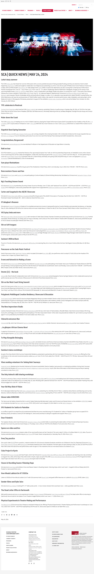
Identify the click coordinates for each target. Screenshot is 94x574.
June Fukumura (56, 494)
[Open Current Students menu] (25, 10)
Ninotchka (74, 477)
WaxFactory (11, 86)
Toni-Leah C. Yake (28, 288)
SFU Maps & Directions (57, 534)
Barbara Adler (74, 286)
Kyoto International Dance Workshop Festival (64, 457)
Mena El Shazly (15, 233)
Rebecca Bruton (65, 288)
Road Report (55, 538)
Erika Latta (10, 84)
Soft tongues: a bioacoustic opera (49, 229)
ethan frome (28, 434)
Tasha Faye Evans (13, 264)
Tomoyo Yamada (13, 455)
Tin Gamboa (75, 354)
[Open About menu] (73, 10)
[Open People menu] (41, 10)
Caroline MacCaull (38, 323)
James (11, 206)
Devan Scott (45, 477)
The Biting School (6, 504)
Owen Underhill (31, 109)
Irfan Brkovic (22, 87)
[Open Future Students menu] (12, 10)
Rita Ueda (85, 216)
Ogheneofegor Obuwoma (22, 331)
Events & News (47, 10)
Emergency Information (58, 543)
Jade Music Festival (20, 253)
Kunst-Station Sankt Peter (14, 156)
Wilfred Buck (32, 243)
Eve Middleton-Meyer (62, 231)
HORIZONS (84, 401)
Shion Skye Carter (13, 196)
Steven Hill (10, 134)
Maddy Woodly (55, 233)
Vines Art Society (6, 366)
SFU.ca (87, 7)
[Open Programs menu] (34, 10)
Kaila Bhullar (11, 342)
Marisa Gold (23, 444)
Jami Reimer (34, 229)
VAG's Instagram (67, 403)
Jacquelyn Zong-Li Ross (84, 175)
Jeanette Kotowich (40, 264)
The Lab (33, 123)
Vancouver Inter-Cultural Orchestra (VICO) (15, 216)
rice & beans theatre (6, 298)
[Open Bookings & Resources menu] (88, 10)
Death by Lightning (20, 91)
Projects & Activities (59, 10)
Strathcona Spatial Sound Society (57, 187)
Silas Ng (11, 185)
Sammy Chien (27, 323)
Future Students (6, 10)
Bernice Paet (33, 233)
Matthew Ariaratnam (29, 311)
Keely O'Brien (65, 494)
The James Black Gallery (76, 187)
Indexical (64, 123)
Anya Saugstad (24, 196)
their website (25, 458)
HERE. (35, 234)
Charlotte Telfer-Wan (47, 455)
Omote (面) (4, 276)
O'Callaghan (16, 206)
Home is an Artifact (73, 344)
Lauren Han (20, 175)
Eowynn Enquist (12, 444)
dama (34, 356)
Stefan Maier (10, 122)
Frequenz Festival (58, 154)
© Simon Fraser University (77, 548)
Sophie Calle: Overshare (55, 99)
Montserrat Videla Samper (73, 93)
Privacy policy (82, 547)
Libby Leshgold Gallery (28, 391)
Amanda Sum (13, 167)
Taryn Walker (12, 486)
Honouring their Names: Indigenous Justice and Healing (33, 368)
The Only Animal (85, 286)
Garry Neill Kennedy (23, 403)
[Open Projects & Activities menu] (66, 10)
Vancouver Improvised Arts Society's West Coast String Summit (35, 286)
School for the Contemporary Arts (8, 14)
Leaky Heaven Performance (23, 134)
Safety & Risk (55, 532)
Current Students (19, 10)
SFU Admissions (55, 536)
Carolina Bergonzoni (14, 144)
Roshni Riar (69, 323)
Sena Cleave (11, 175)
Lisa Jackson (23, 243)
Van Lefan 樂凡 (47, 253)
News (27, 14)
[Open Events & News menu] (52, 10)
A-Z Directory (55, 545)
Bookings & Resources (81, 10)
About (70, 10)
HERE (40, 87)
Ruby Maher (81, 231)
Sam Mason (59, 455)
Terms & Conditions (75, 547)
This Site (81, 7)
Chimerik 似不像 (5, 323)
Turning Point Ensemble (8, 109)
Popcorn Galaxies (39, 494)
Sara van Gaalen (50, 231)
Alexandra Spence (14, 432)
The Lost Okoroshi (58, 333)
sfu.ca (2, 1)
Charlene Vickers (40, 393)
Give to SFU (54, 541)
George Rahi (14, 153)
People (38, 10)
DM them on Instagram (7, 136)
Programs (30, 10)
